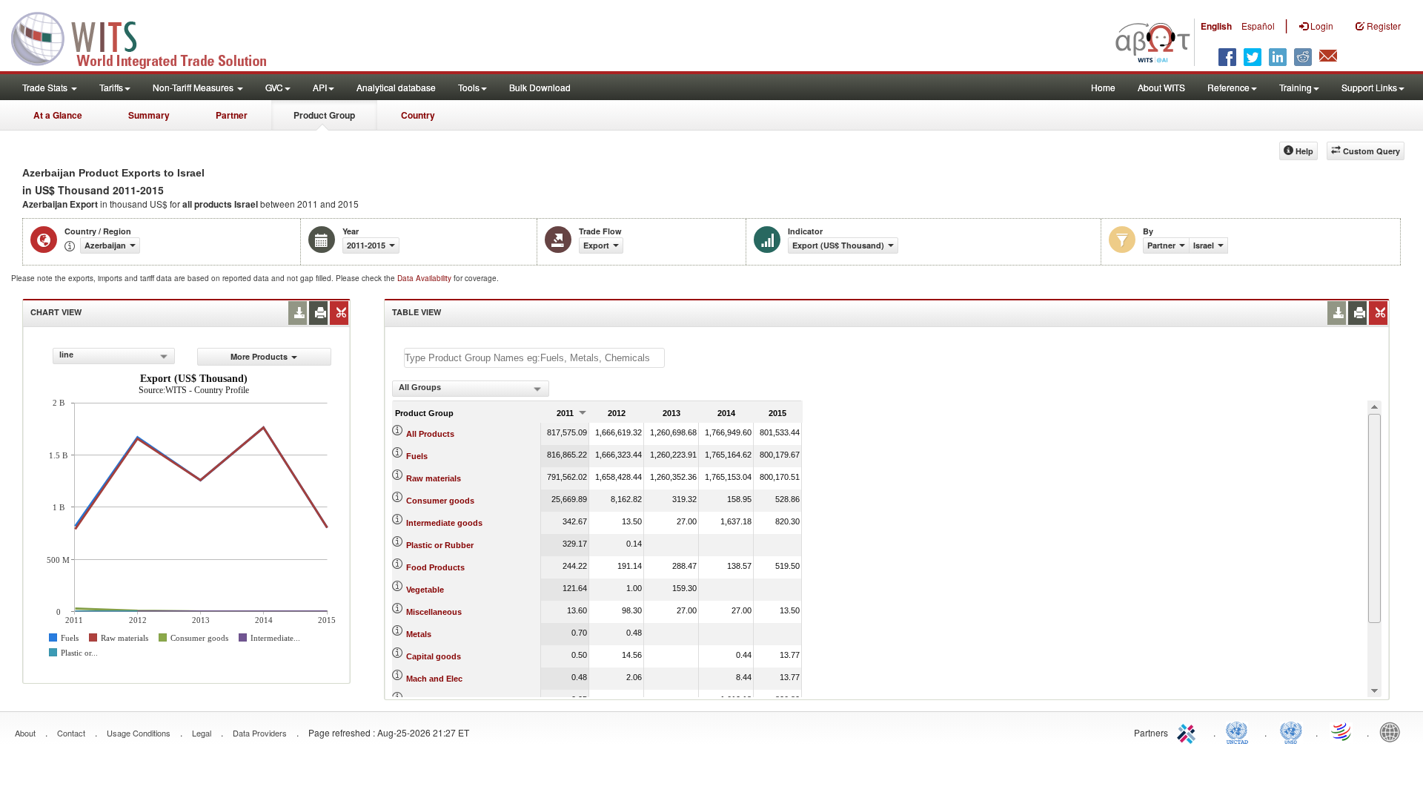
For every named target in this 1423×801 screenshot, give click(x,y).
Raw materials (433, 478)
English (1216, 26)
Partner (232, 115)
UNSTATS (1291, 731)
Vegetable (425, 589)
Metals (418, 634)
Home (1103, 87)
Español (1258, 25)
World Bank (1393, 731)
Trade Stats (46, 87)
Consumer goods (440, 500)
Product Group (324, 115)
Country (418, 115)
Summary (149, 115)
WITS (148, 37)
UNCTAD (1240, 731)
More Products (259, 356)
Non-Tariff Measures (194, 87)
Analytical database (396, 87)
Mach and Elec (434, 678)
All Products (430, 433)
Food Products (435, 567)
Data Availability (425, 278)
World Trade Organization (1342, 731)
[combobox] (114, 356)
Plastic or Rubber (440, 545)
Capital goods (433, 656)
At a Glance (57, 115)
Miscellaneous (434, 611)
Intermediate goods (444, 522)
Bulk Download (540, 87)
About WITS (1161, 87)
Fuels (417, 456)
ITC (1189, 731)
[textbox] (534, 358)
